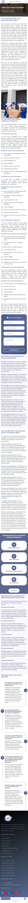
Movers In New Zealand (8, 860)
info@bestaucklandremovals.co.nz (12, 884)
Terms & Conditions (14, 901)
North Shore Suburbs (7, 865)
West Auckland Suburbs (8, 868)
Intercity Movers (6, 850)
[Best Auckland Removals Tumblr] (12, 892)
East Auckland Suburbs (8, 870)
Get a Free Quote (5, 898)
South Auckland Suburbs (8, 873)
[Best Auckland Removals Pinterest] (6, 892)
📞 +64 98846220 (15, 1)
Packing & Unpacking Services (9, 848)
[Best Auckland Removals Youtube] (16, 892)
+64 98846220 (8, 882)
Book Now (14, 590)
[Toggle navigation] (26, 1)
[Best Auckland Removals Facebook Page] (2, 892)
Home (2, 10)
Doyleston (11, 10)
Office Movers (5, 843)
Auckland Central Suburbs (8, 863)
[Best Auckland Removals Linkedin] (9, 892)
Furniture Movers (6, 840)
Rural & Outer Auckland (8, 875)
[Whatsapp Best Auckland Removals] (24, 898)
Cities (6, 10)
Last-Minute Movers (7, 853)
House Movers (5, 838)
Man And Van (5, 845)
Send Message (14, 350)
